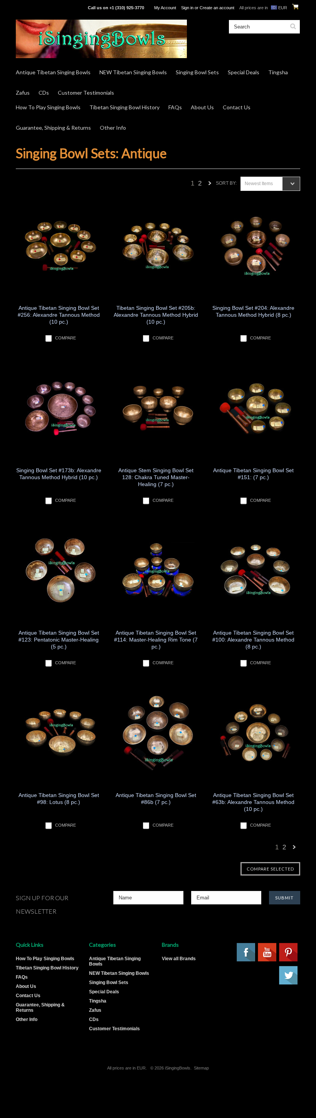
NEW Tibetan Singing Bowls (133, 72)
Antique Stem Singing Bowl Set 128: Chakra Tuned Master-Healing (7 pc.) (155, 477)
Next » (210, 185)
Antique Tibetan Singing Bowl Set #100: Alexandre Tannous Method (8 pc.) (253, 640)
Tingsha (278, 72)
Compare (65, 338)
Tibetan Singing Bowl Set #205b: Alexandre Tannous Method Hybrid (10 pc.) (156, 315)
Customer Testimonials (86, 92)
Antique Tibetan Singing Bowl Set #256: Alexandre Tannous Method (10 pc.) (59, 315)
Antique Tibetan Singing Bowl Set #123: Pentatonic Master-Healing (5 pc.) (58, 640)
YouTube (267, 952)
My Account (165, 7)
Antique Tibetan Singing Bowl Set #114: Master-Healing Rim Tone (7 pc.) (156, 640)
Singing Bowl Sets (197, 72)
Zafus (23, 92)
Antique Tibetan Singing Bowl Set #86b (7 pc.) (156, 798)
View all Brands (179, 958)
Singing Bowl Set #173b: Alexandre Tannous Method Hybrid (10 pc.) (58, 473)
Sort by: (226, 183)
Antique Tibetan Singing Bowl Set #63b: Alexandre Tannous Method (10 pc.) (253, 802)
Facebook (246, 952)
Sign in (187, 7)
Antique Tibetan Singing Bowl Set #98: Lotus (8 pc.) (58, 798)
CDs (44, 92)
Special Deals (243, 72)
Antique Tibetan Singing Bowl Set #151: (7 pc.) (253, 473)
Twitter (288, 975)
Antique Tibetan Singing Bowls (53, 72)
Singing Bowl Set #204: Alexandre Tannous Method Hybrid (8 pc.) (253, 311)
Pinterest (288, 952)
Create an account (217, 7)
